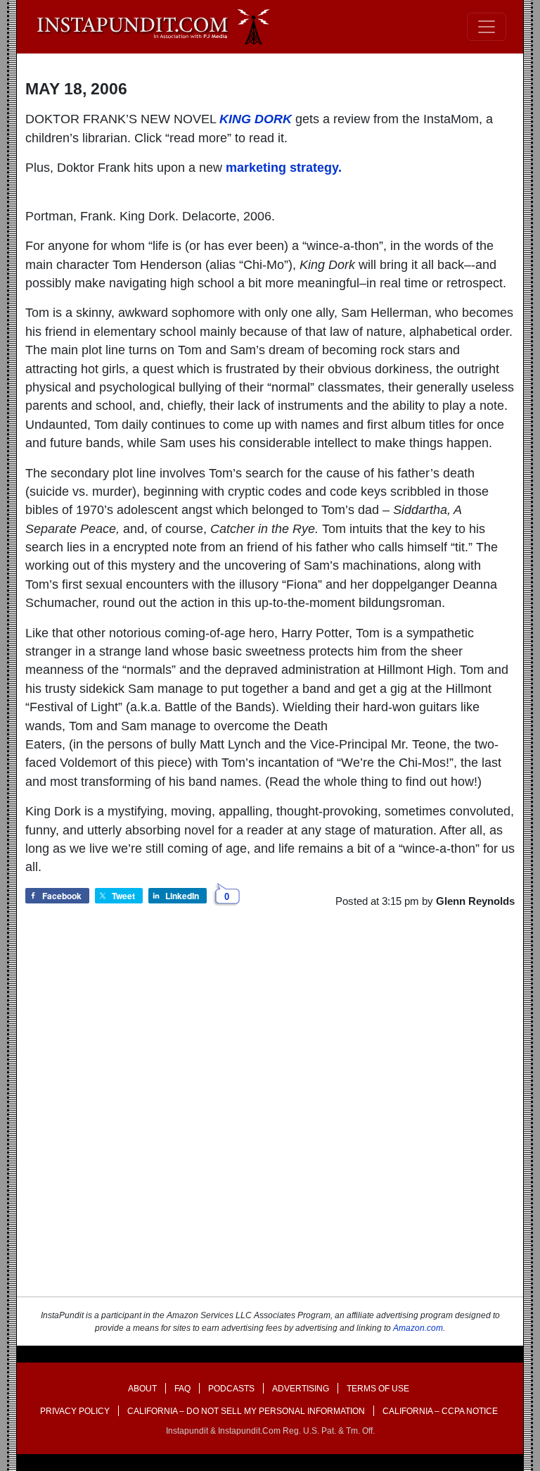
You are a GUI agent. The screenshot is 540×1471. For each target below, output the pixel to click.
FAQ (182, 1389)
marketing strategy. (284, 168)
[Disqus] (270, 1115)
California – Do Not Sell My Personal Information (246, 1411)
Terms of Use (378, 1389)
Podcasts (231, 1389)
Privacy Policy (75, 1411)
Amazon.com (418, 1328)
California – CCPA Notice (440, 1411)
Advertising (300, 1389)
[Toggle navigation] (486, 27)
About (142, 1389)
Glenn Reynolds (475, 901)
